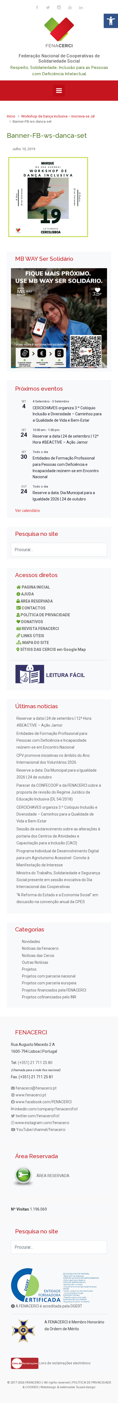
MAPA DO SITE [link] (35, 642)
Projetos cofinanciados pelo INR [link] (49, 997)
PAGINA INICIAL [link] (36, 587)
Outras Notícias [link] (35, 962)
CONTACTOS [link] (34, 608)
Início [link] (11, 116)
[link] (111, 21)
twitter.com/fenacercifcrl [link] (37, 1116)
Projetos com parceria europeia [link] (49, 983)
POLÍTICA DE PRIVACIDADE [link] (45, 615)
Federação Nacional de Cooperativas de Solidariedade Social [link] (59, 58)
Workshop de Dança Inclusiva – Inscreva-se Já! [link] (58, 116)
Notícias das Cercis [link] (38, 955)
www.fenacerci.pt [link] (31, 1095)
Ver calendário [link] (27, 510)
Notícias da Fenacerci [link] (40, 948)
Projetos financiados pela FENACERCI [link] (54, 990)
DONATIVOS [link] (32, 622)
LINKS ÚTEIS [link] (32, 636)
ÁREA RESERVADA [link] (37, 601)
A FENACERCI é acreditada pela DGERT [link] (48, 1306)
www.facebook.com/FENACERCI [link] (44, 1102)
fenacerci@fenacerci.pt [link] (36, 1088)
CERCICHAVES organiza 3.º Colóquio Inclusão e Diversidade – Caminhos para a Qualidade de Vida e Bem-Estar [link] (67, 414)
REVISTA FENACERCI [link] (40, 628)
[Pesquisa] (100, 549)
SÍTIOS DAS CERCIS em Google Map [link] (53, 649)
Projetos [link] (29, 969)
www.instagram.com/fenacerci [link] (42, 1123)
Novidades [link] (31, 941)
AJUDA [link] (27, 594)
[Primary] (59, 90)
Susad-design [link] (85, 1387)
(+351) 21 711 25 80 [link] (35, 1062)
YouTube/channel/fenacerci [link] (40, 1129)
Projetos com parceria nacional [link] (48, 976)
